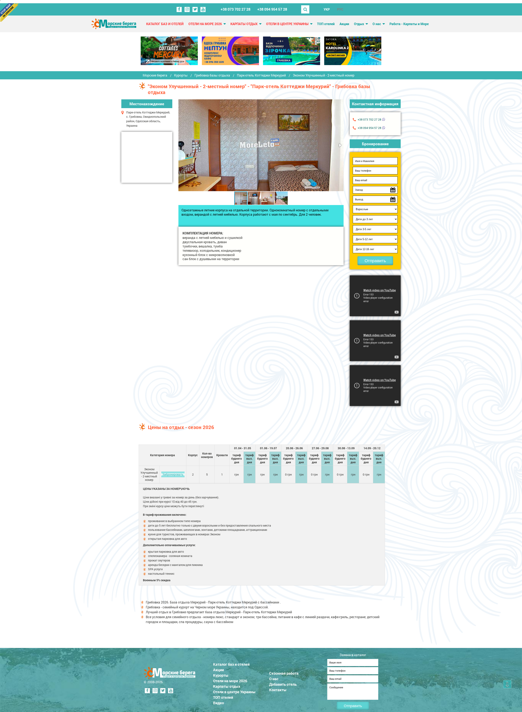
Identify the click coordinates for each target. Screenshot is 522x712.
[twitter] (195, 9)
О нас (377, 24)
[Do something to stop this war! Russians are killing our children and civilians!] (9, 12)
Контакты (277, 689)
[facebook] (179, 9)
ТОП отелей (326, 24)
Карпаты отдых (244, 24)
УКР (327, 9)
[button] (340, 145)
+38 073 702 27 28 (235, 9)
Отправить (375, 260)
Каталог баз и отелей (165, 24)
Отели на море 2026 (205, 24)
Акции (344, 24)
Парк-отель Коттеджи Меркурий (261, 75)
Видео (218, 702)
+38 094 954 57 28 (272, 9)
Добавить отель (283, 684)
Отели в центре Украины (287, 24)
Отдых (359, 24)
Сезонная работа (284, 673)
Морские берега (155, 75)
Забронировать (173, 474)
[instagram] (187, 9)
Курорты (181, 75)
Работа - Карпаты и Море (409, 24)
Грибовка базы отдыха (212, 75)
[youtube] (203, 9)
